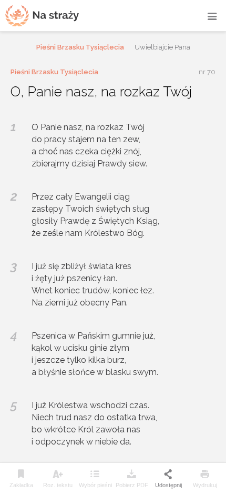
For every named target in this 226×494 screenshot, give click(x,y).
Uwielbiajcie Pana (162, 47)
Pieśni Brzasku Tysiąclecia (80, 47)
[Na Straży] (42, 15)
